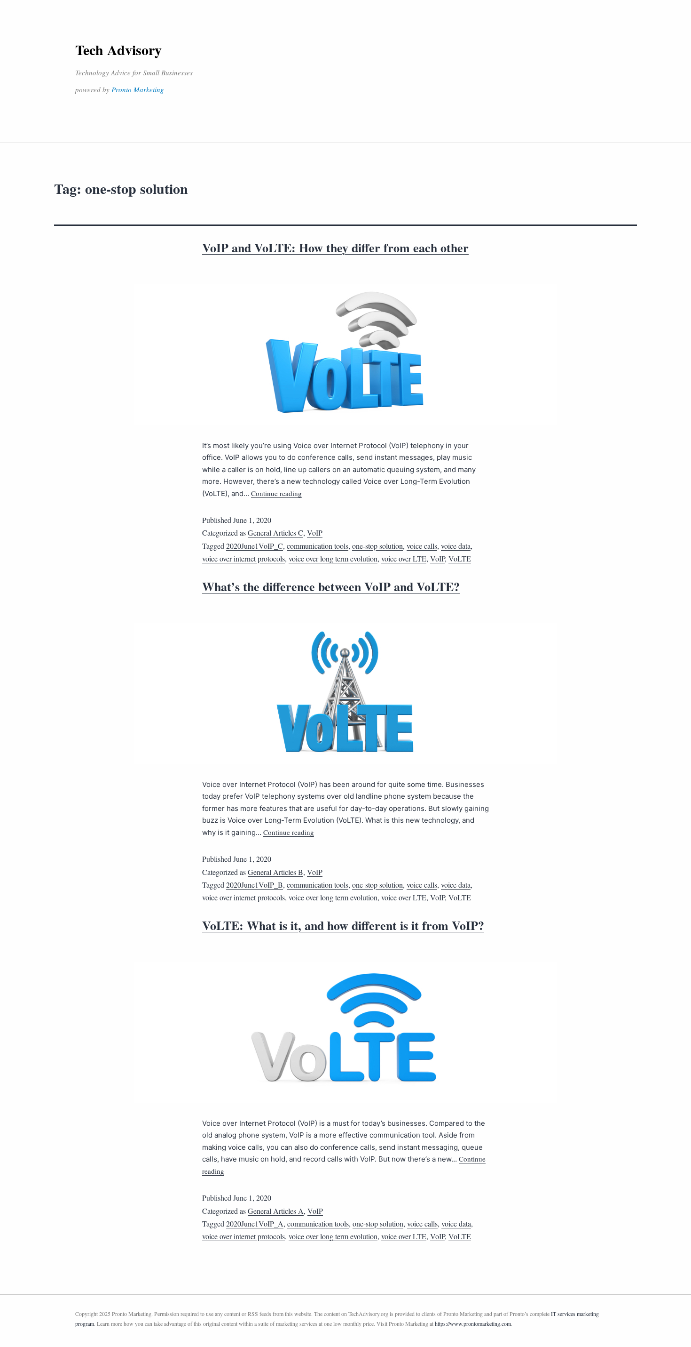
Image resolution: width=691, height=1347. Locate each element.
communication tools (317, 546)
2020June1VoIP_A (254, 1223)
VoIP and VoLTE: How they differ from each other (335, 248)
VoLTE (459, 558)
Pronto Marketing (137, 89)
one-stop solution (377, 546)
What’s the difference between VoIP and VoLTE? (331, 586)
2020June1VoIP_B (254, 885)
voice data (456, 546)
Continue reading (276, 493)
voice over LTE (403, 558)
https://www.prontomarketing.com (473, 1323)
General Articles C (275, 532)
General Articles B (275, 872)
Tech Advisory (118, 49)
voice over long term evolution (333, 558)
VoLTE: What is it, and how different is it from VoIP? (343, 925)
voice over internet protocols (243, 558)
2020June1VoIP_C (254, 546)
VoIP (314, 532)
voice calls (422, 546)
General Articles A (276, 1211)
